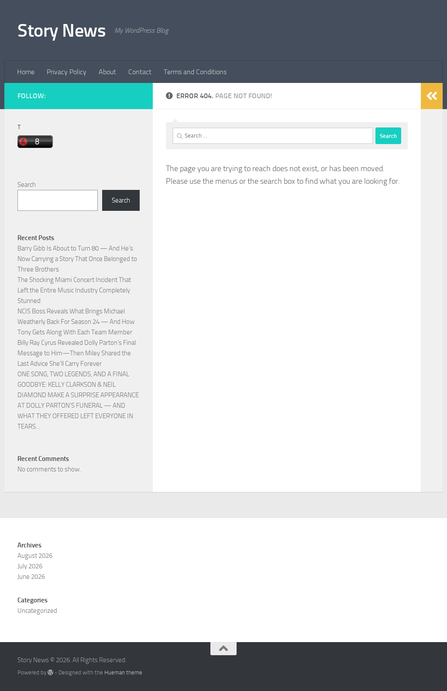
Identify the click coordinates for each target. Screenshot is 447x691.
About (107, 72)
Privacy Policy (66, 72)
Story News (61, 30)
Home (25, 72)
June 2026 (31, 577)
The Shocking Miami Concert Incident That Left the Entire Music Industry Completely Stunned (74, 290)
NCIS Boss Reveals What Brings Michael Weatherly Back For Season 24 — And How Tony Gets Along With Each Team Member (75, 321)
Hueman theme (123, 672)
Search (26, 185)
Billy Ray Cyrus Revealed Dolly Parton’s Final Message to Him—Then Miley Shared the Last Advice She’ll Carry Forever (76, 353)
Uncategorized (37, 611)
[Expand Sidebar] (432, 96)
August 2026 (34, 556)
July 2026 (29, 566)
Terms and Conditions (195, 72)
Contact (139, 72)
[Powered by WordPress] (50, 672)
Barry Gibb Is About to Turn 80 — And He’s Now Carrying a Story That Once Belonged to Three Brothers (77, 258)
